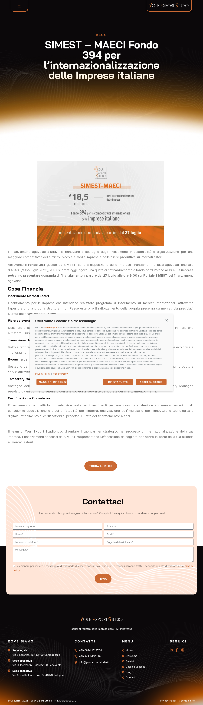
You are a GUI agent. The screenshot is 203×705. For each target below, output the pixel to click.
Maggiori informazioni (53, 382)
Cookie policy (187, 700)
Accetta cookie (151, 382)
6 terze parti (51, 327)
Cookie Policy (60, 373)
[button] (166, 320)
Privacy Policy (42, 373)
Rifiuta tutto (118, 382)
